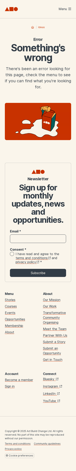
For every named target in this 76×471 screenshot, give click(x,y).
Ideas (41, 27)
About (9, 332)
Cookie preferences (20, 455)
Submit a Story (54, 342)
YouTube (50, 401)
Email (15, 231)
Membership (14, 326)
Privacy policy (13, 448)
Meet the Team (54, 329)
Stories (10, 300)
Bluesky (49, 379)
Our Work (50, 306)
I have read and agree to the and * (37, 258)
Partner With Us (55, 335)
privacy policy (26, 262)
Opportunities (15, 319)
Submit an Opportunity (52, 350)
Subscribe (38, 273)
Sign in (10, 386)
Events (10, 313)
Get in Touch (52, 360)
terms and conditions (32, 258)
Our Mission (51, 300)
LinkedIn (50, 394)
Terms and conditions (18, 443)
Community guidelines (47, 443)
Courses (11, 306)
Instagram (51, 386)
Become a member (19, 380)
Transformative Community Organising (54, 317)
